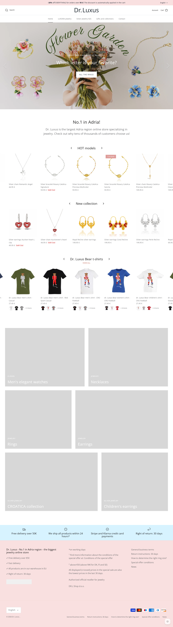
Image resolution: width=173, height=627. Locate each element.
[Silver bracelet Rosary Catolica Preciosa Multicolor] (86, 168)
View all (86, 263)
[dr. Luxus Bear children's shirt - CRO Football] (150, 281)
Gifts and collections (105, 19)
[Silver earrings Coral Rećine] (118, 223)
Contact (122, 19)
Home (50, 19)
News (133, 566)
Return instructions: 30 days (144, 554)
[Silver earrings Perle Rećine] (150, 223)
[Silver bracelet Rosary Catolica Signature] (55, 168)
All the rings (86, 74)
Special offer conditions (142, 562)
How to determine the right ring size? (149, 558)
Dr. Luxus (15, 617)
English (163, 3)
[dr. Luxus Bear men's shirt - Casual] (23, 281)
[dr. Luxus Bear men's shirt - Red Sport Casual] (55, 281)
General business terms (142, 549)
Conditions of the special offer (98, 558)
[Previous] (5, 66)
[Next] (168, 66)
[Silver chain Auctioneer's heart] (55, 223)
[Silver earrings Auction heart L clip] (23, 223)
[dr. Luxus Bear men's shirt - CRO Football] (86, 281)
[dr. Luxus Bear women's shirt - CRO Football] (118, 281)
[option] (86, 65)
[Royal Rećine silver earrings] (87, 223)
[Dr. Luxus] (86, 10)
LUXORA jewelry (64, 19)
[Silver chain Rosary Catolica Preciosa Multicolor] (150, 168)
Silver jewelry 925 (83, 19)
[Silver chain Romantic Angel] (23, 168)
